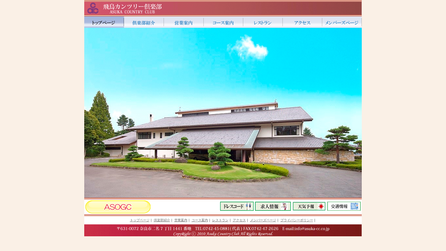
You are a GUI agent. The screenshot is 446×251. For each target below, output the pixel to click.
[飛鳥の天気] (309, 209)
